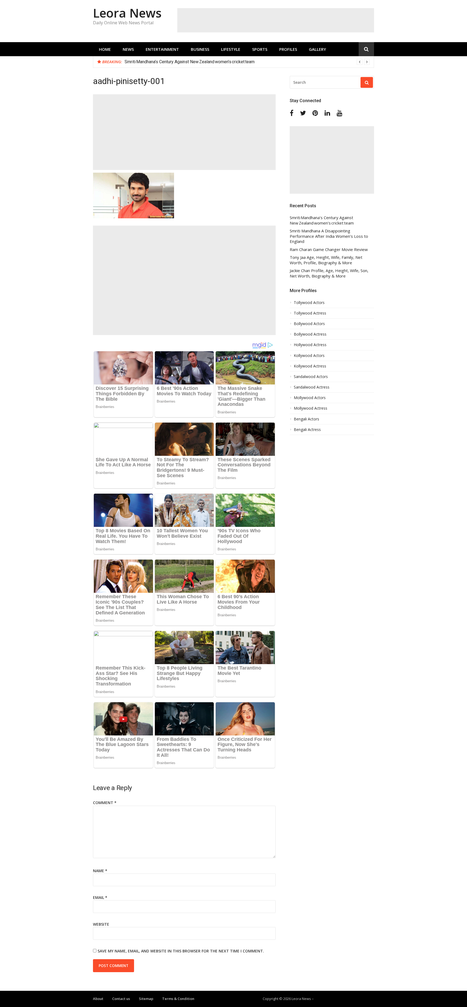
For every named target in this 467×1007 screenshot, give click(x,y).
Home (105, 49)
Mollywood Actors (310, 397)
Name (100, 870)
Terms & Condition (178, 998)
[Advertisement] (275, 20)
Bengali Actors (306, 419)
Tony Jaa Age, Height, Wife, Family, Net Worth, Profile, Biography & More (326, 260)
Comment (104, 802)
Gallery (317, 49)
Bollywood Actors (309, 323)
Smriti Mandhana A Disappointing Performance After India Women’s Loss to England (204, 61)
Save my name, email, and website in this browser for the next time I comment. (181, 951)
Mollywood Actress (310, 408)
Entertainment (162, 49)
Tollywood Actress (310, 313)
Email (100, 897)
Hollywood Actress (310, 344)
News (128, 49)
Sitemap (146, 998)
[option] (247, 62)
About (98, 998)
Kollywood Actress (310, 366)
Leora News (127, 13)
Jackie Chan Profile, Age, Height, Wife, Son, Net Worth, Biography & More (329, 273)
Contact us (121, 998)
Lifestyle (230, 49)
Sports (259, 49)
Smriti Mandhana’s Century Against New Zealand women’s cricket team (322, 220)
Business (200, 49)
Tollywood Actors (309, 302)
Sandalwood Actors (311, 376)
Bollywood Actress (310, 334)
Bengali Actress (307, 429)
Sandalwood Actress (311, 387)
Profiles (288, 49)
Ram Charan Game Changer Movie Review (329, 249)
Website (101, 924)
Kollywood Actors (309, 355)
